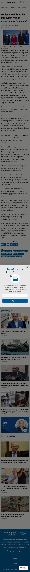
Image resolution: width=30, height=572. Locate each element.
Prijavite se (15, 301)
